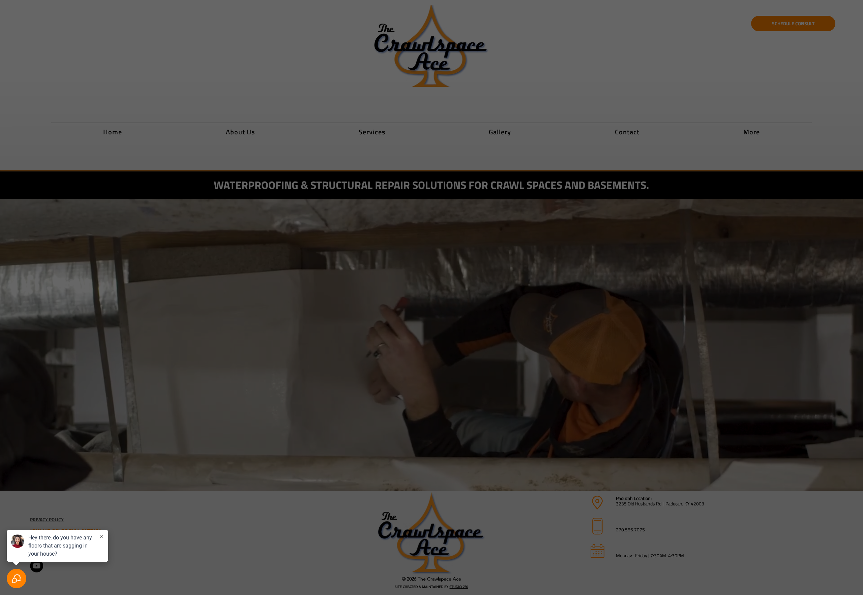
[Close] (519, 215)
